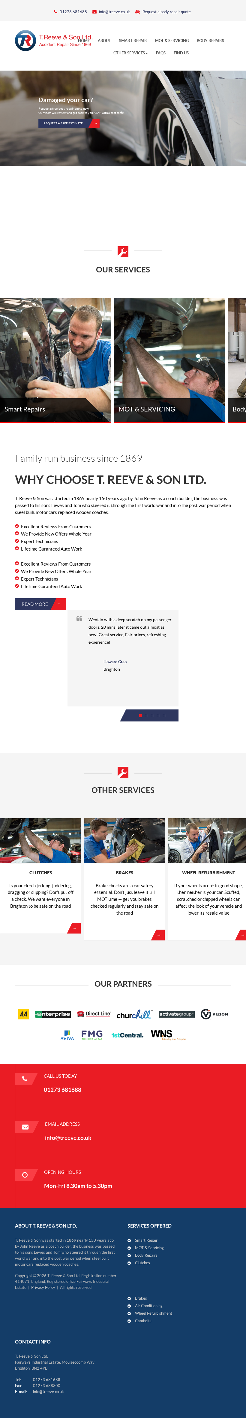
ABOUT (104, 40)
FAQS (161, 53)
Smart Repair (133, 40)
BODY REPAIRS (210, 40)
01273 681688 (73, 12)
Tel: (18, 1379)
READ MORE (35, 604)
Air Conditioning (149, 1306)
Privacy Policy (43, 1287)
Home (84, 40)
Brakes (124, 872)
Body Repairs (146, 1255)
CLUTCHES (40, 872)
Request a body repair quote (166, 12)
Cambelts (143, 1321)
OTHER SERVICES (129, 53)
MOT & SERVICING (146, 409)
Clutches (142, 1263)
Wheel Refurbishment (153, 1313)
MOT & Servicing (172, 40)
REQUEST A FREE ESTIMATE (63, 123)
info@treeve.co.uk (114, 12)
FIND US (181, 53)
